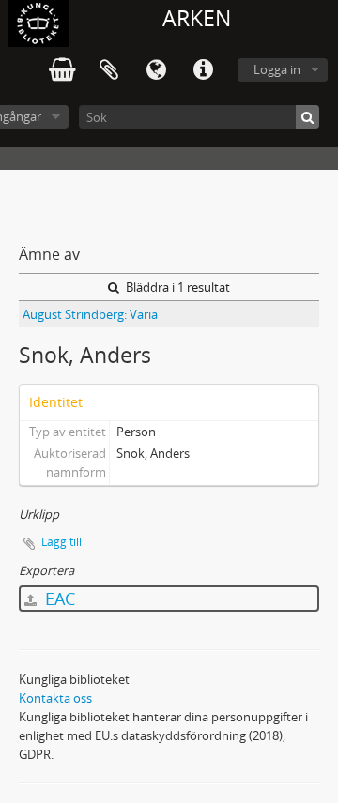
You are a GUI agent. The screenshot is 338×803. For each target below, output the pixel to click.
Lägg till (61, 542)
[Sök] (307, 117)
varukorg (61, 70)
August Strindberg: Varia (90, 314)
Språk (155, 70)
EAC (57, 598)
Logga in (277, 69)
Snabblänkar (202, 70)
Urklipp (108, 70)
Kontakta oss (55, 697)
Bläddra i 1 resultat (176, 287)
